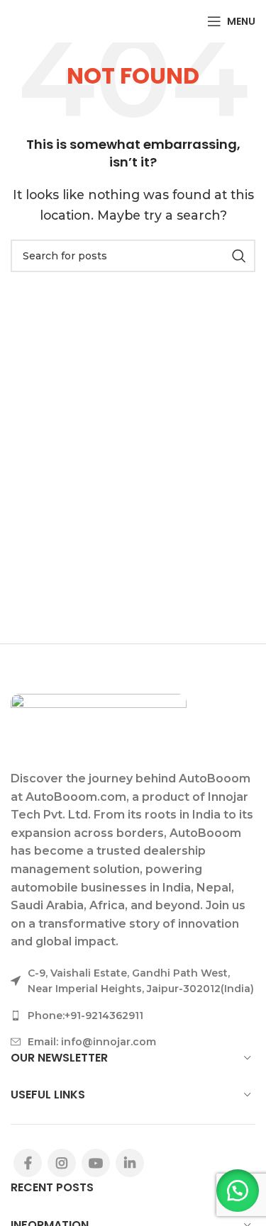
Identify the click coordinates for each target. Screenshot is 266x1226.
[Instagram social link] (62, 1163)
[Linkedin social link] (130, 1163)
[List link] (133, 1015)
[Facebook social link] (27, 1163)
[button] (237, 1190)
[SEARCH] (239, 256)
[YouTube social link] (96, 1163)
